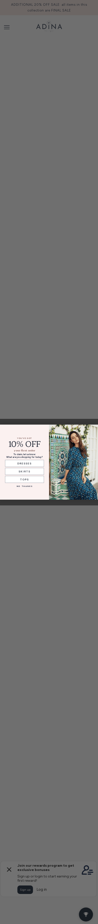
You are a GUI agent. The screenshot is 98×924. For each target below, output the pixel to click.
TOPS (24, 479)
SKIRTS (24, 471)
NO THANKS (25, 486)
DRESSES (24, 463)
